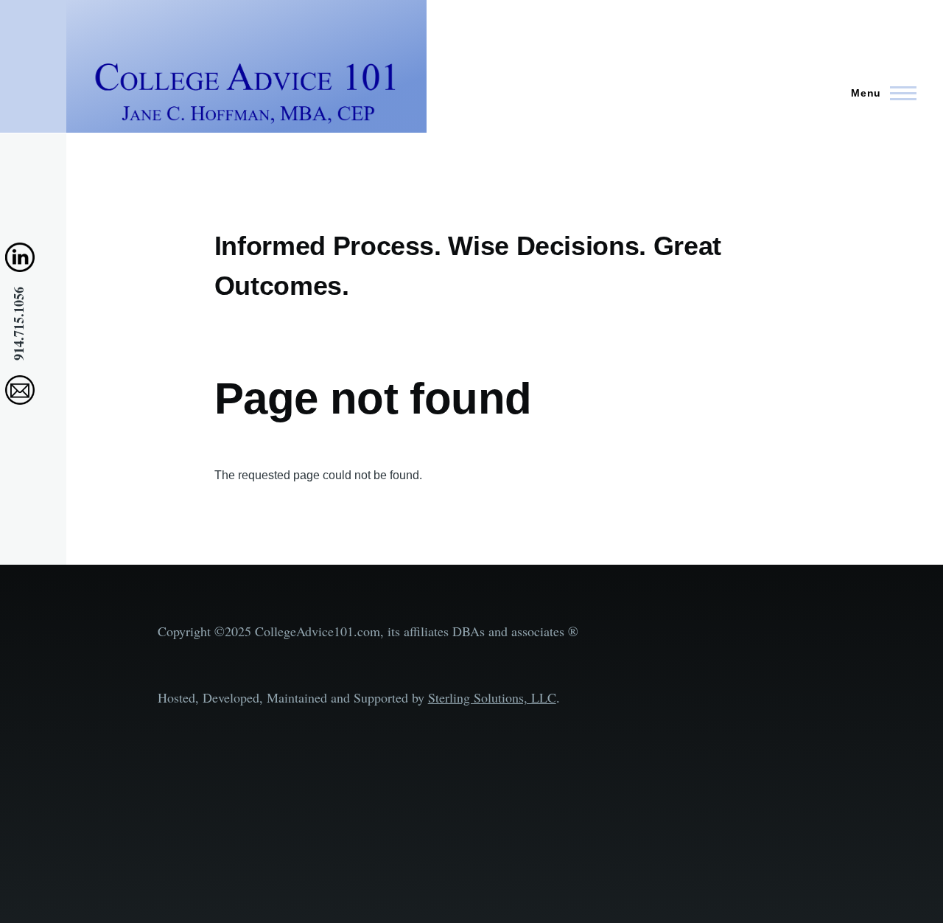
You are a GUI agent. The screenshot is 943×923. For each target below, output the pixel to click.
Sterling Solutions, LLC (492, 697)
